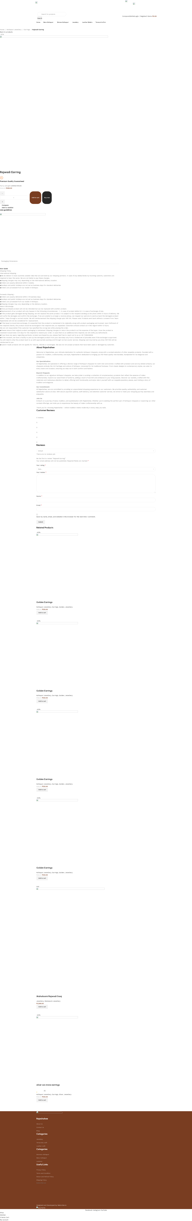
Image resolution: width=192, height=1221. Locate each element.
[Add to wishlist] (38, 598)
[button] (42, 613)
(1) (45, 1091)
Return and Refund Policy (45, 1176)
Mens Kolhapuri (41, 1158)
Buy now (47, 197)
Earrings (27, 30)
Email (39, 505)
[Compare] (38, 617)
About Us (39, 1124)
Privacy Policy (41, 1170)
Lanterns (39, 1161)
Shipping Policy (41, 1180)
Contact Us (40, 1127)
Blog (38, 1131)
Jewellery (69, 607)
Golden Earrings (44, 602)
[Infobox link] (96, 12)
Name (39, 496)
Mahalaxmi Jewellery (52, 1001)
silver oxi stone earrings (48, 1084)
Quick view (44, 617)
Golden (61, 607)
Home (2, 30)
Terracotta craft (41, 1142)
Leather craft (40, 1146)
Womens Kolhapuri (42, 1154)
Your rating (41, 465)
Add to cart (35, 197)
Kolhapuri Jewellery (14, 30)
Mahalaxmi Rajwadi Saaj (49, 996)
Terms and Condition (43, 1173)
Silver (61, 1094)
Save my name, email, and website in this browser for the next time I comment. (65, 517)
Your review (41, 472)
